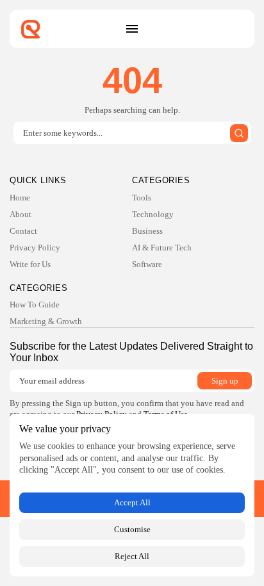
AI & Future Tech (162, 247)
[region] (132, 495)
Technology (153, 214)
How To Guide (35, 304)
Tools (141, 197)
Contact (23, 231)
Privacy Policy (35, 247)
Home (20, 197)
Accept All (132, 502)
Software (147, 264)
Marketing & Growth (46, 321)
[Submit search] (239, 133)
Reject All (132, 556)
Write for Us (30, 264)
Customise (132, 529)
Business (147, 231)
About (20, 214)
